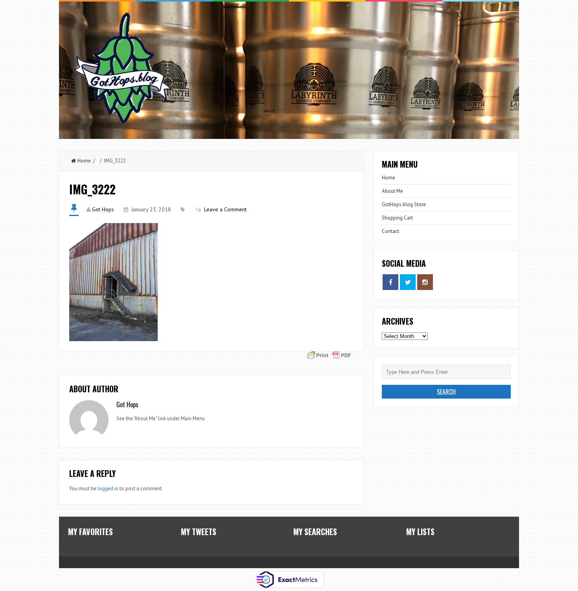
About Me (392, 191)
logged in (108, 488)
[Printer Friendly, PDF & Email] (329, 354)
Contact (390, 231)
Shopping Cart (397, 217)
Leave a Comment (225, 209)
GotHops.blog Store (404, 204)
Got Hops (103, 209)
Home (84, 160)
